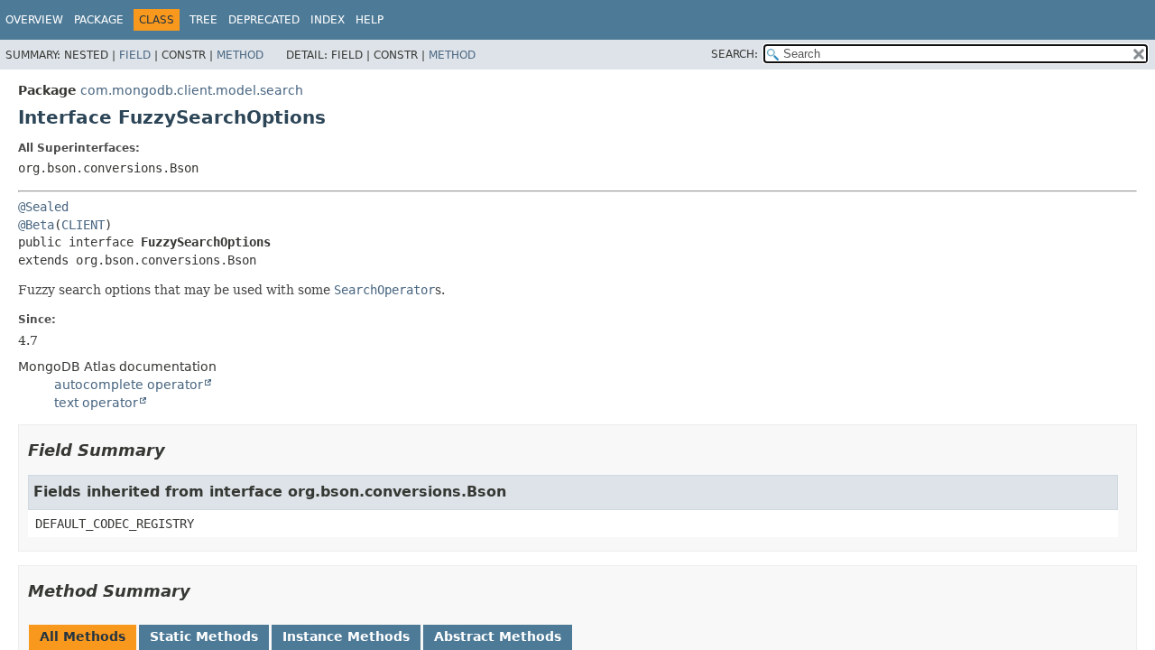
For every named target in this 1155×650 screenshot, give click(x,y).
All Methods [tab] (82, 636)
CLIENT (83, 225)
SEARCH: (734, 54)
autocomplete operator (128, 384)
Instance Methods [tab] (346, 636)
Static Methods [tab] (204, 636)
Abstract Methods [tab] (497, 636)
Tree (203, 20)
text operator (96, 402)
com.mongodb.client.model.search (191, 90)
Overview (34, 20)
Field (135, 55)
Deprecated (264, 20)
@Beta (36, 225)
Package (99, 20)
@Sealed (43, 207)
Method (240, 55)
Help (369, 20)
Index (327, 20)
